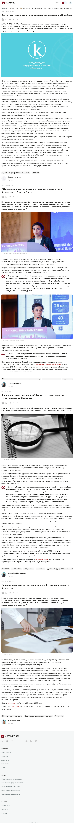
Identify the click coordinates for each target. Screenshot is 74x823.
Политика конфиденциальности (12, 783)
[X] (17, 20)
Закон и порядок (66, 8)
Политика (4, 756)
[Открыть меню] (70, 2)
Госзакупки (16, 569)
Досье (56, 8)
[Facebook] (14, 20)
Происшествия (6, 752)
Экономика (5, 764)
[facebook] (17, 741)
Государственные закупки (10, 794)
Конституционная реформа (32, 8)
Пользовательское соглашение (12, 779)
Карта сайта (5, 805)
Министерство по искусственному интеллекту (21, 379)
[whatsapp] (6, 20)
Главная (35, 173)
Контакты (4, 809)
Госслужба (59, 716)
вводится (11, 703)
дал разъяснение (41, 559)
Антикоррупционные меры (10, 790)
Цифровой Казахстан (51, 379)
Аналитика (5, 760)
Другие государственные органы (15, 173)
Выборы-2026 (13, 8)
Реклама (4, 813)
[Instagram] (2, 20)
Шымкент (40, 569)
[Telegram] (10, 20)
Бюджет (5, 569)
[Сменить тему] (64, 2)
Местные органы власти (12, 716)
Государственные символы (10, 786)
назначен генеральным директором (47, 364)
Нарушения (29, 569)
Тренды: (4, 8)
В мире (3, 767)
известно (15, 707)
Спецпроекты (48, 8)
